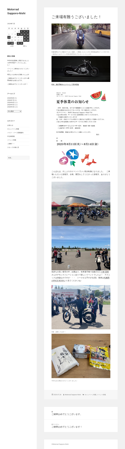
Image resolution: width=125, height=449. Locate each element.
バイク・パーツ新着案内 (15, 133)
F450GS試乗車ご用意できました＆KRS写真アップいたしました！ (18, 63)
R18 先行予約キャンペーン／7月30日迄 (65, 84)
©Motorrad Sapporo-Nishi (60, 444)
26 (28, 40)
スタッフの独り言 (13, 147)
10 (21, 34)
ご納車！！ (11, 144)
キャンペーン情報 (13, 129)
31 (21, 43)
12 (28, 34)
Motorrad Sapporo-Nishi (73, 395)
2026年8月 (11, 98)
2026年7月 (11, 100)
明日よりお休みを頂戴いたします (18, 74)
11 (24, 34)
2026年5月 (11, 105)
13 (9, 37)
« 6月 (12, 46)
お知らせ (10, 125)
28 (12, 43)
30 (18, 43)
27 (9, 43)
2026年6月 (11, 102)
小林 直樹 (105, 272)
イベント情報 (11, 140)
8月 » (25, 46)
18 (25, 37)
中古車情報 (11, 136)
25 (25, 40)
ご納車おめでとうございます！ (17, 84)
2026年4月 (11, 107)
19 (28, 37)
